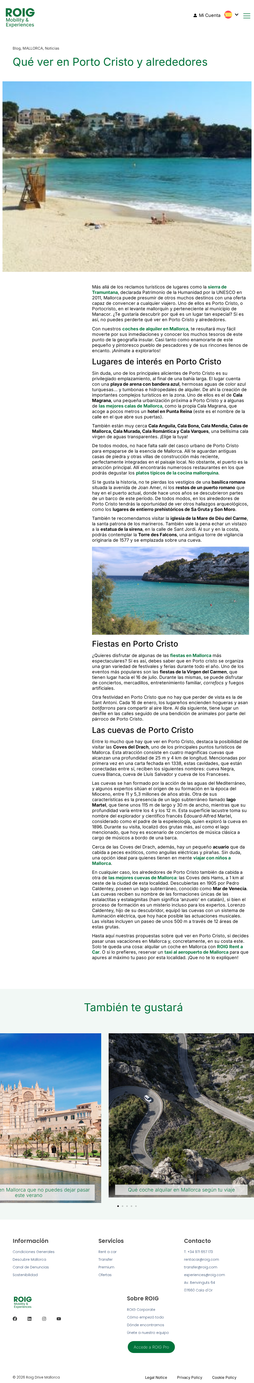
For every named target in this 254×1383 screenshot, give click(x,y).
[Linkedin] (29, 1319)
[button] (118, 1206)
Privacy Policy (189, 1377)
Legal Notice (156, 1377)
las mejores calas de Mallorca (130, 406)
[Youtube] (59, 1319)
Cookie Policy (224, 1377)
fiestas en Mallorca (190, 655)
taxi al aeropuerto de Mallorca (196, 952)
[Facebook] (15, 1319)
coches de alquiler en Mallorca (155, 328)
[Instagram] (44, 1319)
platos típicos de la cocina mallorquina (177, 472)
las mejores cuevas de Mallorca (142, 877)
